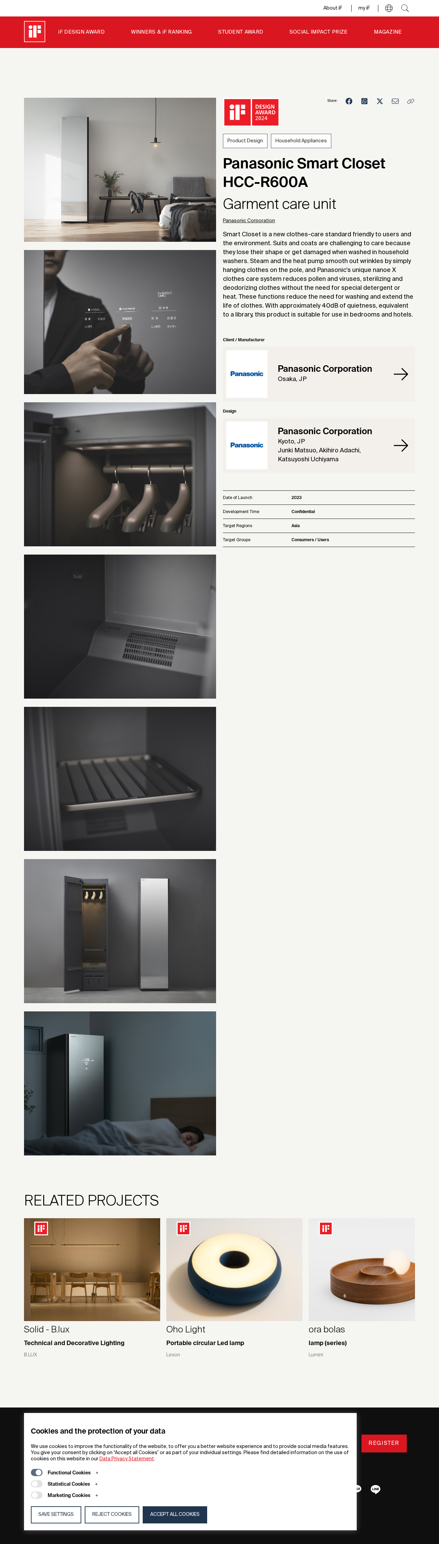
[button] (389, 8)
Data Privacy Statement (126, 1459)
